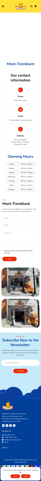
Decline (26, 476)
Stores (6, 442)
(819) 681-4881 (20, 100)
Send (9, 259)
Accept (15, 476)
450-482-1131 (9, 435)
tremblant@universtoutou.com (20, 120)
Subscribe (20, 371)
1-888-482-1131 (10, 437)
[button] (2, 6)
